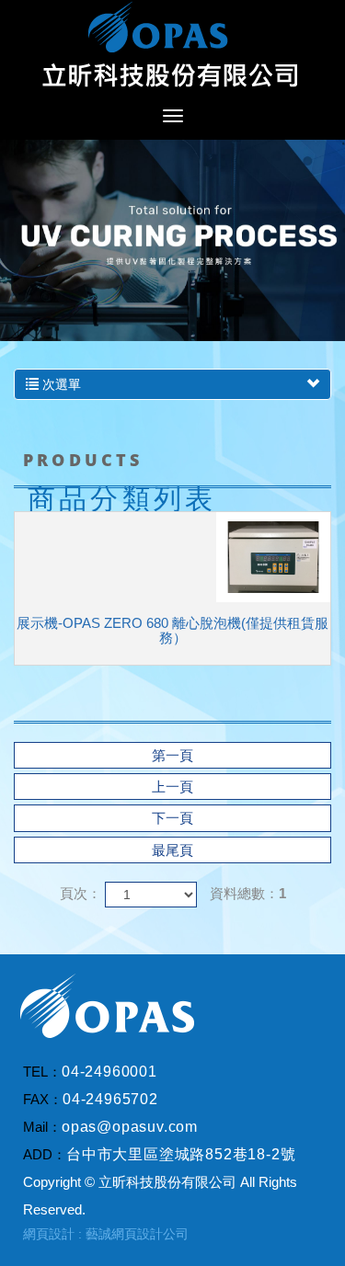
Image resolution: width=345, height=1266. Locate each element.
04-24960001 (109, 1071)
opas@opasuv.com (130, 1127)
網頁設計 (49, 1233)
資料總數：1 (248, 893)
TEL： (42, 1071)
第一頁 (172, 755)
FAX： (43, 1099)
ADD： (44, 1154)
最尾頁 (172, 850)
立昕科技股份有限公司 (173, 46)
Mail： (42, 1127)
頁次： (80, 893)
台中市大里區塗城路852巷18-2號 (180, 1154)
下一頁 (172, 818)
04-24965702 (110, 1099)
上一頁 (172, 786)
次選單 (60, 384)
